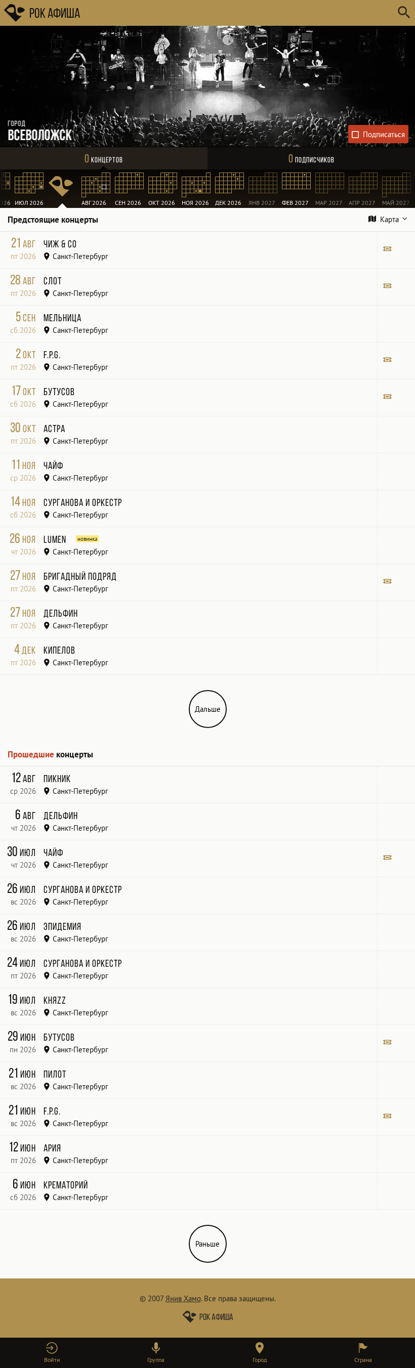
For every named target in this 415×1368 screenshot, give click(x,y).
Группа (155, 1359)
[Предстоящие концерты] (62, 188)
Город (260, 1359)
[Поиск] (403, 13)
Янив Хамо (183, 1298)
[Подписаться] (378, 134)
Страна (363, 1359)
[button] (52, 1353)
